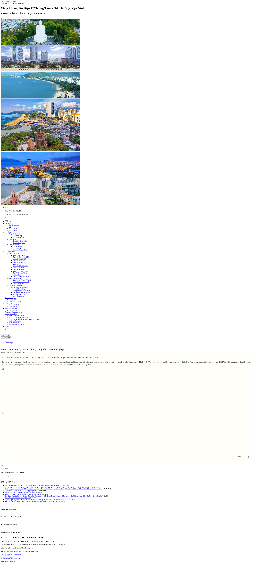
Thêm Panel (5, 335)
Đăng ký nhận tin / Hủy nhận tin (11, 554)
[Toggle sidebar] (1, 18)
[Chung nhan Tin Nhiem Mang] (11, 558)
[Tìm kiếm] (5, 328)
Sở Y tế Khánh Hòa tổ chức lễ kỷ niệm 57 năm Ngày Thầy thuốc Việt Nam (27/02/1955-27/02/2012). (36, 499)
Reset (8, 337)
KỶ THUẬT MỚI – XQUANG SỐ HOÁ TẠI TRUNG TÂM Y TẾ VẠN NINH (31, 501)
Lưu (3, 337)
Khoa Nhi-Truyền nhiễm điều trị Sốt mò (17, 498)
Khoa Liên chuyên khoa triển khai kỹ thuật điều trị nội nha (23, 494)
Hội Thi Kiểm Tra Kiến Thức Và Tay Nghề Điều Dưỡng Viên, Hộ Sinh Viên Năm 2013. (33, 485)
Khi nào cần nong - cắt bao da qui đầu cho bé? (19, 492)
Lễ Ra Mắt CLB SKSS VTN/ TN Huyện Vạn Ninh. (21, 491)
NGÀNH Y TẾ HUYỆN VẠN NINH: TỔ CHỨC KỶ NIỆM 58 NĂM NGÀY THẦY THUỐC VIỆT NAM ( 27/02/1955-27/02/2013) (48, 487)
